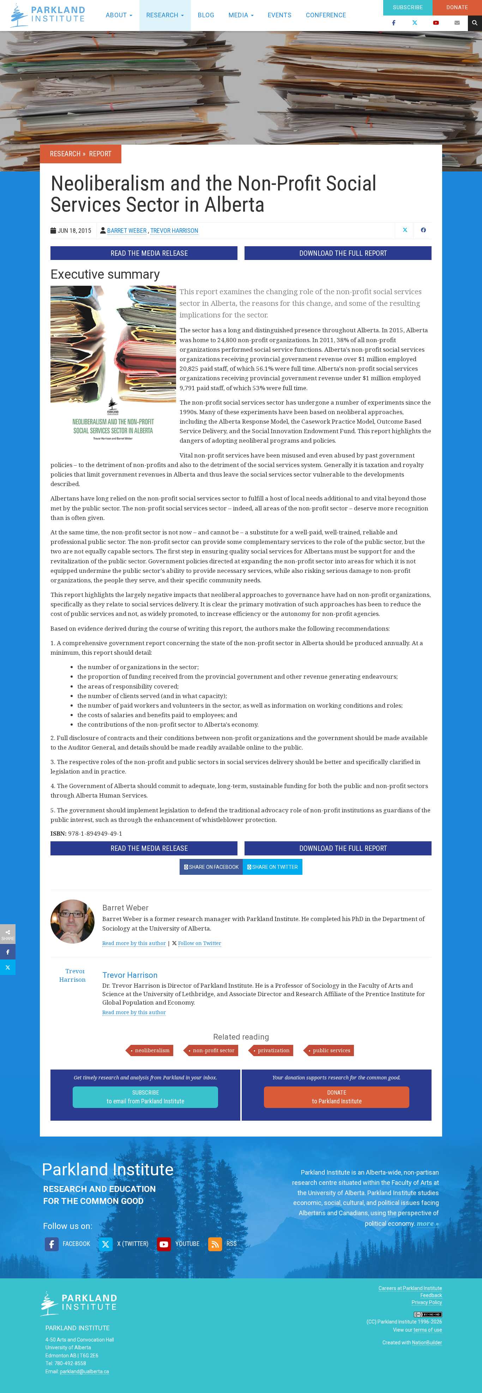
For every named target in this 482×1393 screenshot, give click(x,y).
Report (100, 154)
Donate (457, 7)
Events (280, 15)
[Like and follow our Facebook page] (393, 23)
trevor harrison (174, 230)
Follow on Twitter (199, 943)
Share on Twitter (274, 867)
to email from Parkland (145, 1097)
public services (331, 1050)
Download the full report (343, 253)
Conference (326, 15)
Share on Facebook (213, 867)
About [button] (117, 15)
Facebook (75, 1243)
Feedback (431, 1295)
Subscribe (408, 7)
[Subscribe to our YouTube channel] (436, 23)
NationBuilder (427, 1342)
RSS (231, 1243)
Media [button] (239, 15)
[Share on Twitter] (8, 967)
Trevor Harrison (130, 975)
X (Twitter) (132, 1243)
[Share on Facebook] (8, 951)
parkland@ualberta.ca (84, 1371)
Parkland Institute (49, 15)
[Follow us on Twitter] (415, 23)
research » (68, 154)
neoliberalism (152, 1050)
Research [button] (163, 15)
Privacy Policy (427, 1302)
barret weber (126, 230)
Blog (206, 15)
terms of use (428, 1330)
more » (428, 1223)
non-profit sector (214, 1050)
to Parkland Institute (337, 1097)
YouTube (187, 1243)
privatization (274, 1050)
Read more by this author (134, 943)
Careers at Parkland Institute (410, 1288)
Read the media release (149, 253)
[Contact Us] (457, 23)
